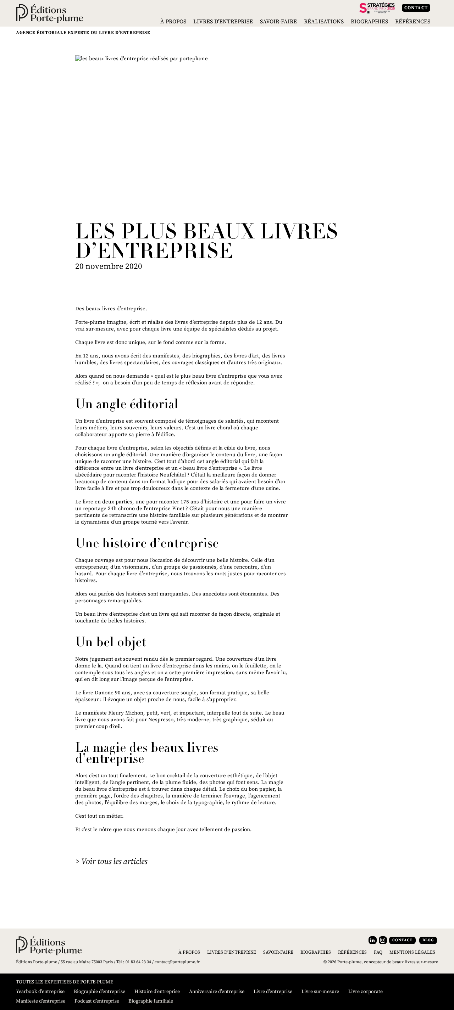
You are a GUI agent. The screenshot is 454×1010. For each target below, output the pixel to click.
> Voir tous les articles (111, 862)
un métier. (111, 816)
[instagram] (383, 940)
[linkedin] (373, 940)
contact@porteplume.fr (177, 962)
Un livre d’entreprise (99, 421)
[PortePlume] (49, 13)
